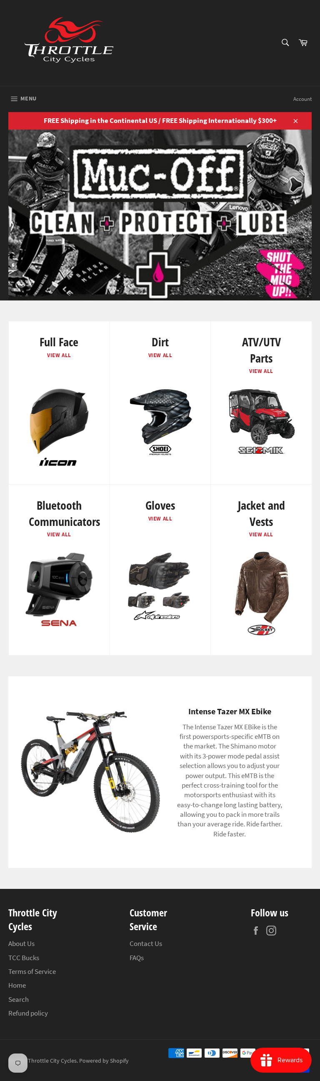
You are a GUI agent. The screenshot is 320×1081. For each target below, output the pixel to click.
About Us (21, 943)
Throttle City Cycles (52, 1060)
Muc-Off (128, 266)
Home (17, 985)
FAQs (137, 957)
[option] (160, 215)
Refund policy (28, 1013)
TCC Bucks (23, 957)
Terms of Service (32, 971)
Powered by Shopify (104, 1060)
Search (18, 999)
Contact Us (146, 943)
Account (302, 99)
